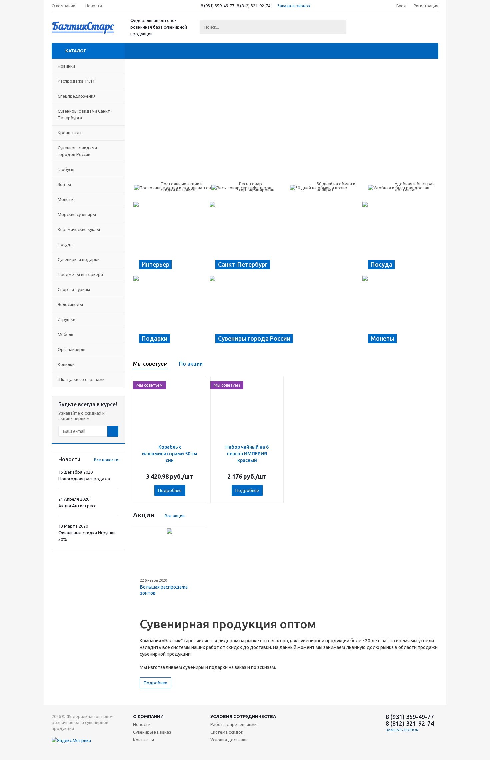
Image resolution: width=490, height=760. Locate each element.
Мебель (65, 334)
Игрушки (66, 319)
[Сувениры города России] (286, 312)
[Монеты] (400, 312)
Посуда (65, 244)
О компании (148, 716)
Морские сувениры (77, 214)
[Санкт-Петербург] (286, 238)
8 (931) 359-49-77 (217, 5)
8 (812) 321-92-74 (253, 5)
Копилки (66, 364)
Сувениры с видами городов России (77, 151)
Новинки (66, 66)
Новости (142, 724)
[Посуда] (400, 238)
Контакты (143, 739)
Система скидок (226, 732)
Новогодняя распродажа (84, 478)
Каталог (75, 50)
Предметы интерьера (80, 274)
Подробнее (170, 490)
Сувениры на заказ (152, 732)
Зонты (64, 184)
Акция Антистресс (77, 505)
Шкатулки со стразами (81, 379)
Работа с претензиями (233, 724)
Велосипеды (70, 304)
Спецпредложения (77, 96)
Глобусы (66, 169)
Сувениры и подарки (79, 259)
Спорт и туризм (74, 289)
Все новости (106, 460)
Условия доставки (229, 739)
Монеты (66, 199)
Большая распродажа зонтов (164, 590)
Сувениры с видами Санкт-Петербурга (85, 114)
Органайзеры (71, 349)
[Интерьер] (171, 238)
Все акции (175, 515)
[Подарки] (171, 312)
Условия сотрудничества (243, 716)
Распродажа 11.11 (76, 81)
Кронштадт (70, 132)
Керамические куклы (79, 229)
